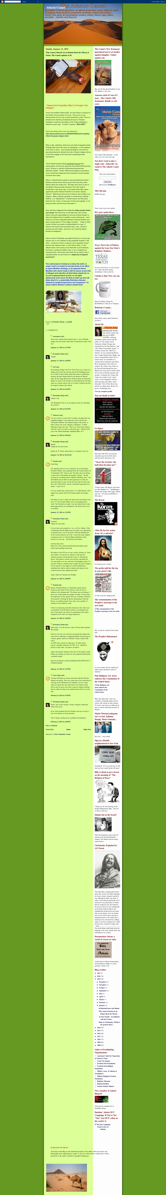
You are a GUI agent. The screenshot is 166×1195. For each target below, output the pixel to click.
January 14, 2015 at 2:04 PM (60, 618)
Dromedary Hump (59, 354)
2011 (99, 1036)
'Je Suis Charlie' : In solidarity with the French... (109, 1018)
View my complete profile (103, 391)
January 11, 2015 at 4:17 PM (60, 347)
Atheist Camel (55, 7)
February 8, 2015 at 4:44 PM (60, 721)
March (101, 999)
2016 (99, 976)
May (101, 993)
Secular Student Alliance (105, 1086)
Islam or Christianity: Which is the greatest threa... (109, 1023)
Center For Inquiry (103, 1061)
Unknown (56, 415)
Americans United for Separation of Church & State (107, 1057)
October (102, 988)
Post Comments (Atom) (63, 734)
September (103, 990)
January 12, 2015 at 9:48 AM (61, 435)
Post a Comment (51, 725)
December (102, 982)
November (102, 985)
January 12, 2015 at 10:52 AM (61, 455)
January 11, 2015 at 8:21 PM (60, 409)
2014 (99, 1027)
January (102, 1005)
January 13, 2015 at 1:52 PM (60, 512)
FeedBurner (112, 185)
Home (69, 729)
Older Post (87, 729)
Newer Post (49, 729)
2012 (99, 1033)
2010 (99, 1039)
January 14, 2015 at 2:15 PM (60, 669)
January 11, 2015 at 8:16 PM (60, 389)
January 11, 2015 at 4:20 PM (60, 360)
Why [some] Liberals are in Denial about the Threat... (108, 1012)
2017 (99, 973)
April (101, 996)
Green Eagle (57, 675)
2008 (99, 1045)
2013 (99, 1030)
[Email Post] (68, 323)
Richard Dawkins (103, 1084)
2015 (99, 979)
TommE (55, 461)
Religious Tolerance (103, 1081)
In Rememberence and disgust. (109, 1008)
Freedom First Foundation (106, 1063)
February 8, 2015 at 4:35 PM (60, 695)
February (102, 1002)
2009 (99, 1042)
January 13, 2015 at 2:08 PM (60, 578)
